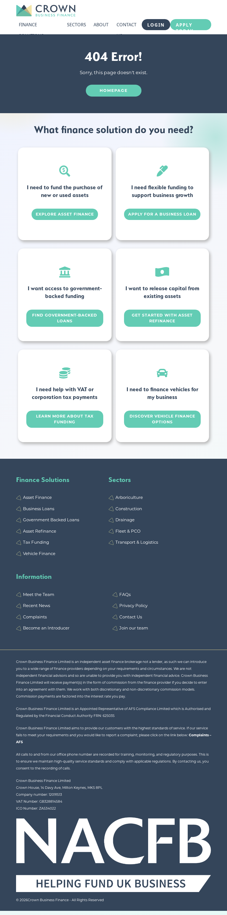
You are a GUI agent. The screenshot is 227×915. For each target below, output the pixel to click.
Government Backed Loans (51, 519)
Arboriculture (129, 497)
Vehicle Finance (39, 553)
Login (156, 25)
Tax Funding (36, 542)
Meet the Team (38, 594)
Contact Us (126, 26)
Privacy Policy (133, 605)
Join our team (133, 628)
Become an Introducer (46, 628)
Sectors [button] (76, 25)
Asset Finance (37, 497)
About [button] (101, 25)
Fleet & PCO (128, 531)
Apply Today (185, 26)
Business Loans (38, 508)
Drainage (125, 519)
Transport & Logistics (136, 542)
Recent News (36, 605)
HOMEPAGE (114, 90)
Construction (128, 508)
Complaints (35, 616)
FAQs (125, 594)
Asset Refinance (39, 531)
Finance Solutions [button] (31, 26)
